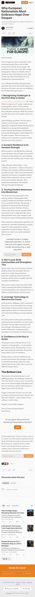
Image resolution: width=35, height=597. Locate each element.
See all (5, 559)
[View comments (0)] (9, 33)
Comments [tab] (6, 483)
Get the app (26, 588)
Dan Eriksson (9, 27)
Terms (23, 582)
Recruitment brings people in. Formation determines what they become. (11, 531)
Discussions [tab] (15, 505)
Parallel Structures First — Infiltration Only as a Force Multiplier (11, 544)
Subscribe (24, 2)
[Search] (32, 505)
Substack (8, 593)
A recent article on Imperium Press (13, 101)
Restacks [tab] (13, 483)
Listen (31, 28)
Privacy (18, 582)
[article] (17, 516)
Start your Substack (13, 588)
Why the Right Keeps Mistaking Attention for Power (12, 512)
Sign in (31, 2)
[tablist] (9, 483)
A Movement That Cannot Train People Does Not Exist (11, 527)
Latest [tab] (8, 505)
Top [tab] (4, 505)
